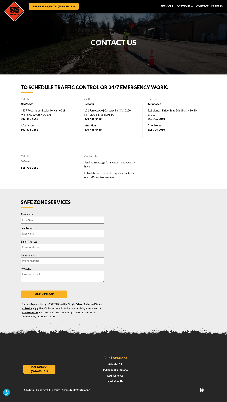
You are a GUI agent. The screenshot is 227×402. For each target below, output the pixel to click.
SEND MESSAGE (44, 294)
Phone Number (29, 255)
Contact (202, 6)
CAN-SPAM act (30, 312)
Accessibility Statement (75, 390)
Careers (217, 6)
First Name (27, 214)
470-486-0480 (93, 118)
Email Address (29, 241)
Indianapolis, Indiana (115, 369)
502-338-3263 (29, 129)
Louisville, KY (115, 375)
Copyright (42, 390)
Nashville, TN (115, 381)
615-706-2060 (156, 118)
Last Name (27, 228)
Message (26, 268)
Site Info (29, 390)
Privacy (55, 390)
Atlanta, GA (115, 364)
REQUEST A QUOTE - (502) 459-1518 (54, 6)
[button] (6, 392)
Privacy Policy (83, 304)
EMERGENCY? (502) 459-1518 (39, 369)
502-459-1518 (29, 118)
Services (167, 6)
